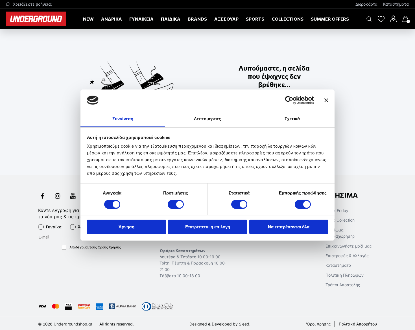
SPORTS (255, 18)
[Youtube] (73, 197)
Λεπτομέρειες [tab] (207, 118)
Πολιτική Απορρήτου (358, 324)
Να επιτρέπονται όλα (288, 226)
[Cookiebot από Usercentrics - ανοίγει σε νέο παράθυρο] (289, 100)
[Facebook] (42, 197)
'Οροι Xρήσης (318, 324)
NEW (88, 18)
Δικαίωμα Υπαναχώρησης (340, 233)
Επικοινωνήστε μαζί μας (349, 246)
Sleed (244, 324)
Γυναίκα (54, 226)
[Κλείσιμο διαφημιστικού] (326, 100)
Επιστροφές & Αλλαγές (347, 255)
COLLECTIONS (287, 18)
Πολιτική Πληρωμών (345, 275)
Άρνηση (126, 226)
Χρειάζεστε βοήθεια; (32, 4)
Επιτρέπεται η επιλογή (207, 226)
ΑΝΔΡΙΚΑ (111, 18)
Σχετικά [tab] (292, 118)
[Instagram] (57, 197)
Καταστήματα (396, 4)
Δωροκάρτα (366, 4)
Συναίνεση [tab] (122, 118)
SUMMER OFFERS (330, 18)
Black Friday (337, 210)
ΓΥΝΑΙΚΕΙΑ (141, 18)
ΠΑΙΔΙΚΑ (170, 18)
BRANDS (197, 18)
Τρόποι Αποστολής (343, 284)
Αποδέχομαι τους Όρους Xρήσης (95, 247)
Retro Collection (340, 220)
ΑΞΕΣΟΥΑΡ (226, 18)
